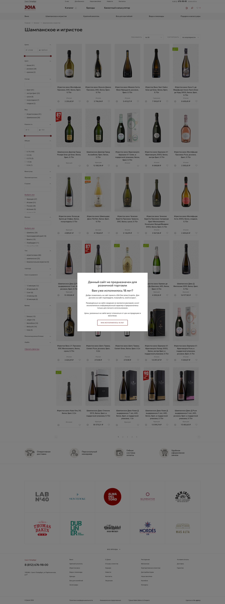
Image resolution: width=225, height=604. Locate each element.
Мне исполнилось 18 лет (112, 323)
